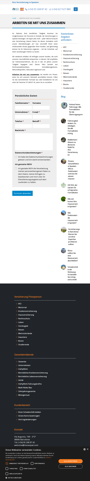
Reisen (66, 73)
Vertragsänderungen (27, 419)
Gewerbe (22, 361)
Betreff (36, 121)
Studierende (68, 88)
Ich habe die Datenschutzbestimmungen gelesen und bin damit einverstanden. (35, 158)
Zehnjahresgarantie (26, 391)
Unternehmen (22, 112)
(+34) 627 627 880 (61, 9)
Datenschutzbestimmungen (28, 153)
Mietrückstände (70, 77)
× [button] (87, 449)
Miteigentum (24, 395)
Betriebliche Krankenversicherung (33, 373)
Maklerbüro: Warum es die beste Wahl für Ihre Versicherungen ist (74, 147)
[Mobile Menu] (76, 9)
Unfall (20, 380)
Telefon (19, 121)
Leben (66, 66)
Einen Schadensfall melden (29, 412)
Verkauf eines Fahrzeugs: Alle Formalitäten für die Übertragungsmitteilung (79, 109)
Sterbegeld (68, 69)
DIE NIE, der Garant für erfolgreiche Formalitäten (73, 189)
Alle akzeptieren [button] (70, 461)
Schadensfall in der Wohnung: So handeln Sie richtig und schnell (73, 273)
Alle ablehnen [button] (70, 466)
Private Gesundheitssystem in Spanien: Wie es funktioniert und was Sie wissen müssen (76, 170)
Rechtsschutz (69, 62)
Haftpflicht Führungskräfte (30, 384)
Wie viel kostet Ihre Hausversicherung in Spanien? (75, 203)
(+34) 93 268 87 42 (37, 9)
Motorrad (67, 51)
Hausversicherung (70, 58)
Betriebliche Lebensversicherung (32, 376)
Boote (66, 84)
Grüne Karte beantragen (29, 416)
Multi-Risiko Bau (25, 387)
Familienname (22, 103)
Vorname (36, 103)
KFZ (64, 47)
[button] (30, 477)
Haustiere (67, 80)
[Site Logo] (18, 9)
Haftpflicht (23, 369)
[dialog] (45, 464)
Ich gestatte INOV (23, 164)
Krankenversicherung (70, 54)
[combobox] (84, 449)
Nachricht (20, 130)
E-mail (36, 112)
